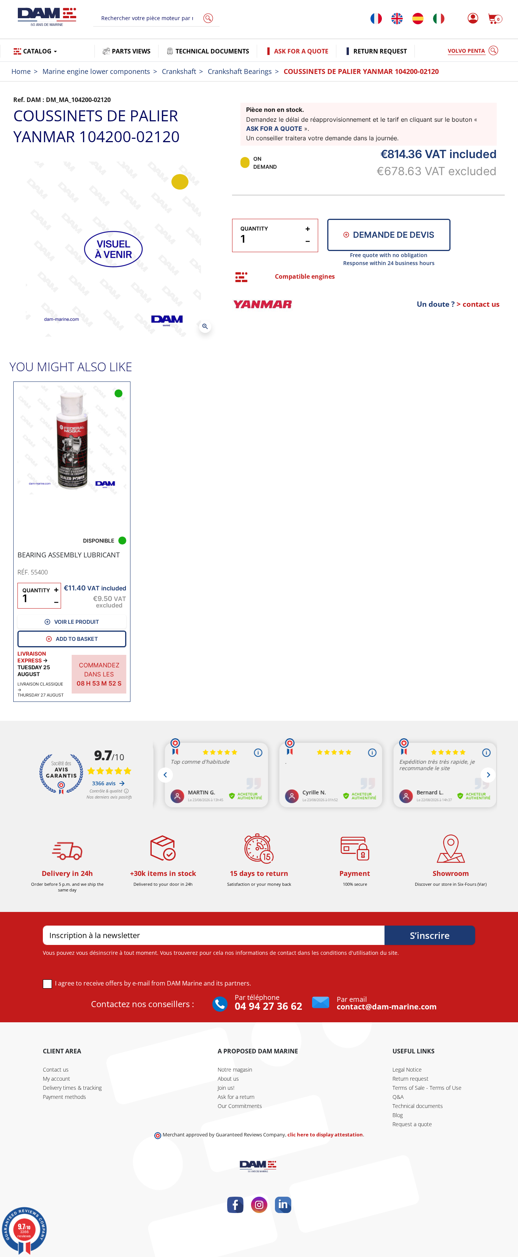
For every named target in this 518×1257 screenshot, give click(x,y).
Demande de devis (393, 235)
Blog (397, 1115)
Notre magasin (235, 1069)
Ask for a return (236, 1096)
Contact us (56, 1069)
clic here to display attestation (325, 1134)
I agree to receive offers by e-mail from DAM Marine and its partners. (153, 983)
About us (228, 1078)
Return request (410, 1078)
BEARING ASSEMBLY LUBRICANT (68, 554)
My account (56, 1078)
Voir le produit (76, 621)
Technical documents (417, 1105)
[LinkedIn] (283, 1205)
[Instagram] (259, 1205)
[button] (495, 18)
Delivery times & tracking (72, 1087)
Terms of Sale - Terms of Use (426, 1087)
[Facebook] (235, 1205)
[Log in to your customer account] (470, 18)
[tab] (241, 277)
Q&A (397, 1096)
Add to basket (77, 639)
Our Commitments (240, 1105)
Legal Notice (407, 1069)
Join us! (226, 1087)
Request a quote (412, 1124)
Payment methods (64, 1096)
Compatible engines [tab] (305, 276)
